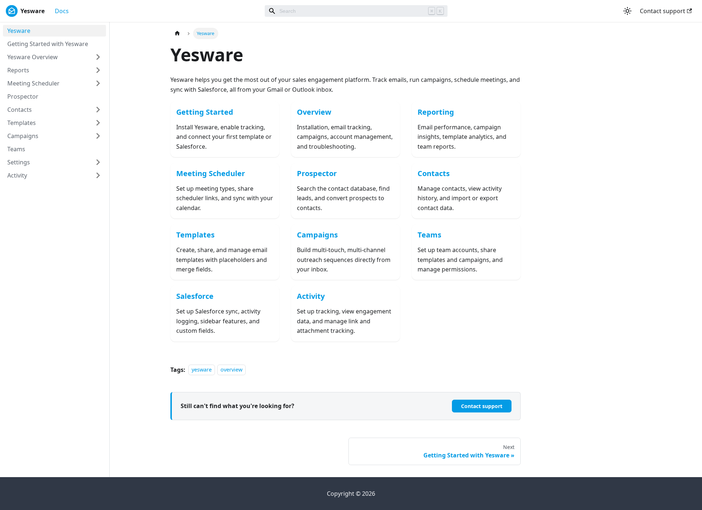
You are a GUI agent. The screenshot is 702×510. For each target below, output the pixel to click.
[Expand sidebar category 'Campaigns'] (98, 136)
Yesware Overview (32, 57)
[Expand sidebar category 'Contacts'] (98, 109)
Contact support (662, 11)
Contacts (19, 110)
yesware (202, 369)
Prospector (22, 96)
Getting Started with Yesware (47, 44)
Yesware (18, 31)
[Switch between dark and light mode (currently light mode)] (627, 11)
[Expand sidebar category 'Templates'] (98, 123)
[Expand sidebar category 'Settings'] (98, 162)
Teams (16, 149)
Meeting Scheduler (33, 83)
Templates (21, 123)
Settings (18, 162)
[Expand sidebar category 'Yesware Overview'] (98, 57)
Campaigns (22, 136)
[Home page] (177, 33)
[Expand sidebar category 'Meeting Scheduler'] (98, 83)
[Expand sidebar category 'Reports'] (98, 70)
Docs (62, 11)
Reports (18, 70)
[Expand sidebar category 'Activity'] (98, 175)
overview (231, 369)
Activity (17, 175)
